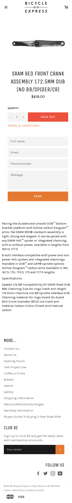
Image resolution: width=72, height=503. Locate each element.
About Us (10, 355)
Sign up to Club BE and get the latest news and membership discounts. (33, 438)
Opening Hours (14, 361)
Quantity (13, 108)
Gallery (8, 392)
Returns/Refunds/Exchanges (24, 404)
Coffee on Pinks (14, 373)
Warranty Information (18, 410)
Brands (9, 379)
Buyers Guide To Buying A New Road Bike (32, 416)
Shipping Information (19, 398)
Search (8, 386)
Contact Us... (12, 348)
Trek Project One (15, 367)
